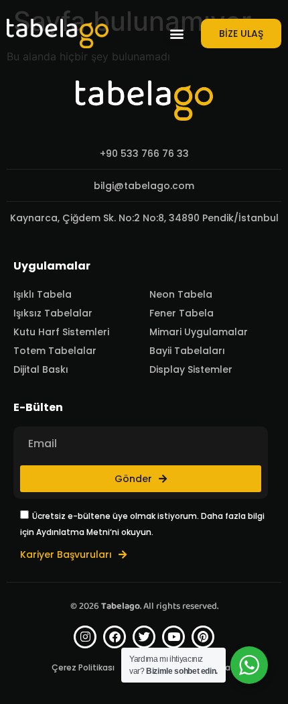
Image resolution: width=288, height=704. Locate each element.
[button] (176, 34)
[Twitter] (144, 637)
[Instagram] (85, 637)
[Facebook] (114, 637)
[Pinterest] (203, 637)
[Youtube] (173, 637)
